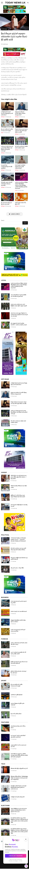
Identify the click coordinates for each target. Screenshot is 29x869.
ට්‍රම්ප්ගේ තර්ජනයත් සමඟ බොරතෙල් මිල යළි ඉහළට (5, 673)
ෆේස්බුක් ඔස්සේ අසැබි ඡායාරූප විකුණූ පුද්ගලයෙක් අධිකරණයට (7, 106)
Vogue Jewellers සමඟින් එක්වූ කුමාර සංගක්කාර (5, 622)
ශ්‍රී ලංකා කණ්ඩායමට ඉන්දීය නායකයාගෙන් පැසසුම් (7, 123)
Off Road (4, 29)
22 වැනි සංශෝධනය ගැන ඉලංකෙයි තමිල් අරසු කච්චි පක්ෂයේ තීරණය (5, 550)
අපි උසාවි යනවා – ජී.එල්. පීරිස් (5, 569)
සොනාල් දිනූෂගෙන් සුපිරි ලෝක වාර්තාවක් (5, 705)
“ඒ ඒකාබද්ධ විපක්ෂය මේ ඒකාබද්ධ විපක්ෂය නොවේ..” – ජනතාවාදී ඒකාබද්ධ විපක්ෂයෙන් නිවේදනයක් (5, 540)
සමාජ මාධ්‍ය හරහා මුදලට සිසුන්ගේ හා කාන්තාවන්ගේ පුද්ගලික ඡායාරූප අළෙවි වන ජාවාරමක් (5, 315)
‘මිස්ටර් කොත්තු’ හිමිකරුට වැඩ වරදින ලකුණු (5, 487)
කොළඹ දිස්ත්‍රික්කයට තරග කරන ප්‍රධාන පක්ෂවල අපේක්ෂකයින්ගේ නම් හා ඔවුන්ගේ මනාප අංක (2, 841)
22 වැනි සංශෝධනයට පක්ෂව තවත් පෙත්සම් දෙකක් (21, 141)
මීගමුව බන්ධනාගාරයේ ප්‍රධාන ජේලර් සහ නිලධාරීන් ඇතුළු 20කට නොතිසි (21, 123)
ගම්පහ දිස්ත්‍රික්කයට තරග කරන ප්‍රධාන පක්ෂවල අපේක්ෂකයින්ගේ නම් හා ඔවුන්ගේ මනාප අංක (5, 811)
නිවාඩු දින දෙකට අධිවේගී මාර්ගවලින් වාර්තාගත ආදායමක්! (7, 177)
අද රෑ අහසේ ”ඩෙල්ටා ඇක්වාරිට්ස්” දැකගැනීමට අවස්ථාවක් (5, 737)
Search (2, 220)
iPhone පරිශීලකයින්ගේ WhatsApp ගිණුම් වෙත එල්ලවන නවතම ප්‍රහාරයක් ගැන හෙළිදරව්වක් (5, 779)
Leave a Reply (15, 214)
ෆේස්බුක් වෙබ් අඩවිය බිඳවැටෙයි (5, 798)
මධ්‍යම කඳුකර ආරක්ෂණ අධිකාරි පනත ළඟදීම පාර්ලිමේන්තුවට (21, 159)
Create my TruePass (16, 855)
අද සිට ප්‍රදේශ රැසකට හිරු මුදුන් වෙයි (21, 197)
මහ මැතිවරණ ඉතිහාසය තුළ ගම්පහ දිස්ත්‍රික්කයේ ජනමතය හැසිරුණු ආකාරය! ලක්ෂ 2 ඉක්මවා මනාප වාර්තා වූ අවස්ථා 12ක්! (5, 821)
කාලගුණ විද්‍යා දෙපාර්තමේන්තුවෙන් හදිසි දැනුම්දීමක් (7, 159)
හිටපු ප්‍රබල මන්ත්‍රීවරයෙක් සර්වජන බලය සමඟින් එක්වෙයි (5, 559)
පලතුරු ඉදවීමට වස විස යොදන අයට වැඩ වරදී (5, 747)
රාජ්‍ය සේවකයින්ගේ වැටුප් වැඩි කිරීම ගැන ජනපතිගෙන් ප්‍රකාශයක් (5, 296)
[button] (26, 866)
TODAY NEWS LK (15, 2)
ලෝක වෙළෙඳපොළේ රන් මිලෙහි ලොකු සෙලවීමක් (5, 631)
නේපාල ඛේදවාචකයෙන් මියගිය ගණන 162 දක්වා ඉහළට (5, 644)
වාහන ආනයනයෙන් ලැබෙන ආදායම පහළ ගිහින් (5, 603)
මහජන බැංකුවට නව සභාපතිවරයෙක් (5, 612)
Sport (2, 132)
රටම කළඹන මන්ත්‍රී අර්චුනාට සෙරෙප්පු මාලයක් (5, 506)
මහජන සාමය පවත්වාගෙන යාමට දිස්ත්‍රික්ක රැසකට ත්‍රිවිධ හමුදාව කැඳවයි (5, 306)
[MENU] (2, 2)
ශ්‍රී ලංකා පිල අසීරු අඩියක (5, 714)
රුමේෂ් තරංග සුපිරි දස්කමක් (5, 695)
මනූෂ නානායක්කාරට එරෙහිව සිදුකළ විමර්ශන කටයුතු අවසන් (21, 106)
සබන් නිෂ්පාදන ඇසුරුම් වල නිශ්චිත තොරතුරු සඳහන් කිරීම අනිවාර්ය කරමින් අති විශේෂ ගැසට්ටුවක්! (5, 756)
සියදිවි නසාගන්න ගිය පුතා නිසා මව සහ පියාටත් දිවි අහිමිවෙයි (5, 663)
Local (16, 190)
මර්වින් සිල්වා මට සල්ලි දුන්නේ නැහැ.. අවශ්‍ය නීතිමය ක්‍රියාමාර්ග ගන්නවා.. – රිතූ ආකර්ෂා (5, 478)
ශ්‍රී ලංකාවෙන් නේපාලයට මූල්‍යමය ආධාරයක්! (7, 197)
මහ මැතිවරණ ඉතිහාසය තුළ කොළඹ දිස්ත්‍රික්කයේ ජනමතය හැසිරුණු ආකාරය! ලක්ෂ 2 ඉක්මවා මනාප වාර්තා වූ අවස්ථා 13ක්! (5, 832)
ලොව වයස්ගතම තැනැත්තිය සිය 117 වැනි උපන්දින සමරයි (5, 654)
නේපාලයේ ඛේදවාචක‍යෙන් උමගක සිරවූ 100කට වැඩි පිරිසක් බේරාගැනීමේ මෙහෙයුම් (7, 141)
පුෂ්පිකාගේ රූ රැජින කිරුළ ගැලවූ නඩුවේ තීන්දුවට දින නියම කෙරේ (5, 497)
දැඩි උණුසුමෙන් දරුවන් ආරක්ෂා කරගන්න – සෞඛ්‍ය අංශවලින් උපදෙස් (5, 325)
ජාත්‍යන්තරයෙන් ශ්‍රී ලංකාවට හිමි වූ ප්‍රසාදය (5, 728)
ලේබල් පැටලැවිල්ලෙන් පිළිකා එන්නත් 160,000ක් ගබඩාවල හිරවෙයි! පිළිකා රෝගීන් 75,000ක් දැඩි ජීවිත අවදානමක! (21, 177)
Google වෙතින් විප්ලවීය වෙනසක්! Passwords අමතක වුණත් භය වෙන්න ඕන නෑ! (5, 788)
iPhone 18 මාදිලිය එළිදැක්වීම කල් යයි (5, 769)
